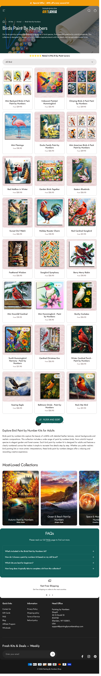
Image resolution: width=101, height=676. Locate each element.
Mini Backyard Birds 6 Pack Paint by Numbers (17, 102)
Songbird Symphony (49, 272)
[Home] (3, 21)
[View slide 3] (52, 595)
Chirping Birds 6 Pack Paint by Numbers (81, 102)
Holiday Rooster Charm (49, 230)
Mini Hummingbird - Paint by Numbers (49, 315)
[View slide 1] (46, 595)
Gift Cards (6, 613)
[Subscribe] (52, 654)
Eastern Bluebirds (81, 189)
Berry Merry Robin (81, 272)
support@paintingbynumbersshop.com (67, 626)
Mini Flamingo (17, 145)
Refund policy (32, 620)
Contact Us (6, 609)
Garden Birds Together (49, 189)
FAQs (48, 539)
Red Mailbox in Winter (18, 189)
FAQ (4, 616)
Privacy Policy (32, 609)
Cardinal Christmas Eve (49, 358)
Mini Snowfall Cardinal (17, 313)
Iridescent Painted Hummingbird (50, 102)
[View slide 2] (49, 595)
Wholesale (6, 628)
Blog (4, 620)
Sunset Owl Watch (17, 230)
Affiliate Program (8, 624)
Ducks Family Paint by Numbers (49, 146)
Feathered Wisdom (17, 272)
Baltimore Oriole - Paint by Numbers (49, 406)
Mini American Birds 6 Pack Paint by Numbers (81, 146)
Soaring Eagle (17, 404)
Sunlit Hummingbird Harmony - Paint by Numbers (17, 361)
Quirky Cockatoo (81, 313)
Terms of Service (33, 616)
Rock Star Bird (81, 404)
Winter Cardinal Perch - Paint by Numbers (81, 359)
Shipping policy (33, 613)
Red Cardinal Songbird (81, 230)
